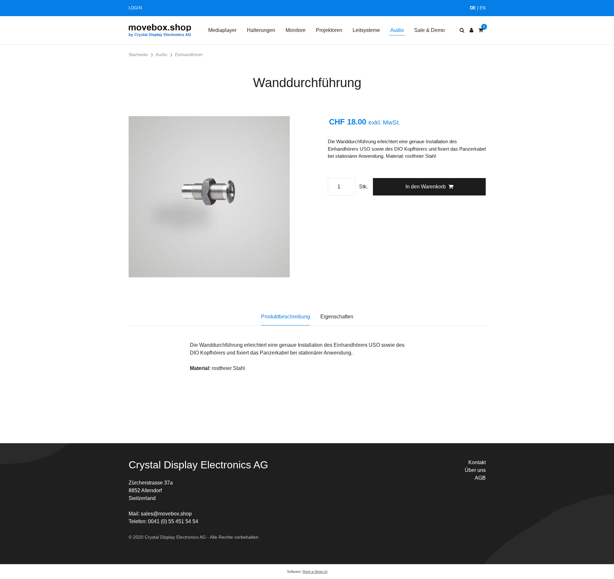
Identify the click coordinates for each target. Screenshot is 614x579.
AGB (480, 478)
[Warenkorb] (481, 30)
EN (483, 7)
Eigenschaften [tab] (336, 316)
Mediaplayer (222, 30)
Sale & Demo (429, 30)
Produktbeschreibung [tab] (285, 316)
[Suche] (462, 30)
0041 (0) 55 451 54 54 (173, 521)
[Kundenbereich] (471, 30)
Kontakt (477, 462)
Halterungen (261, 30)
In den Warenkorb (425, 186)
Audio (397, 30)
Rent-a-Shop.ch (315, 572)
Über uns (475, 470)
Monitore (296, 30)
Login (135, 7)
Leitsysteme (366, 30)
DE (473, 7)
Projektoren (329, 30)
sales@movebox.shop (166, 513)
